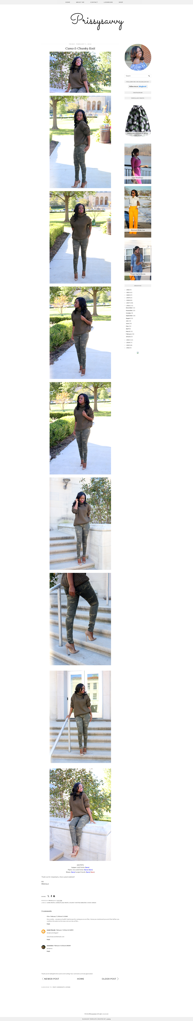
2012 (128, 348)
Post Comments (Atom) (61, 987)
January (128, 336)
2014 (128, 342)
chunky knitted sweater (78, 902)
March (128, 331)
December (129, 308)
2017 (128, 303)
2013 (128, 345)
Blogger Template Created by (96, 1019)
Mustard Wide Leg (138, 230)
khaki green (91, 902)
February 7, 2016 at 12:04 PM (64, 930)
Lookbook (108, 2)
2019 (128, 298)
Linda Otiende (51, 930)
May (127, 326)
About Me (80, 2)
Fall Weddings (138, 178)
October (128, 313)
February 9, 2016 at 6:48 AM (62, 945)
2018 (128, 300)
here (92, 872)
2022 (128, 290)
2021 (128, 292)
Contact (94, 2)
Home (68, 2)
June (127, 323)
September (129, 315)
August (128, 318)
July (127, 321)
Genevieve (50, 945)
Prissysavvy (96, 21)
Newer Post (51, 979)
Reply (48, 924)
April (127, 329)
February (128, 334)
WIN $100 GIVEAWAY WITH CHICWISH (137, 134)
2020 (128, 295)
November (129, 310)
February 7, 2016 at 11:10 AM (59, 916)
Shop (121, 2)
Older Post (109, 979)
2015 (128, 340)
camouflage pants (62, 902)
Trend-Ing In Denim (137, 274)
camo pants (51, 902)
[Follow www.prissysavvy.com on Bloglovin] (138, 87)
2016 (128, 305)
